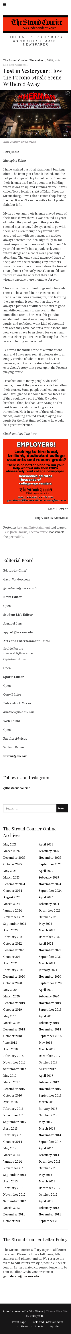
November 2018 (50, 1029)
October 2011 (12, 1221)
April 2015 (10, 1128)
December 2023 (49, 910)
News (24, 1326)
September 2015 (14, 1122)
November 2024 (50, 884)
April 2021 (10, 963)
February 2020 (49, 996)
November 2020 (50, 976)
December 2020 (14, 976)
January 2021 (48, 970)
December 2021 (14, 950)
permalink (16, 537)
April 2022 (46, 943)
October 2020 (12, 983)
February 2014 (49, 1155)
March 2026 (11, 851)
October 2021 (12, 957)
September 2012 (14, 1201)
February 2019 (49, 1023)
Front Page (19, 1322)
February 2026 (49, 851)
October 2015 (48, 1115)
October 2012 (48, 1195)
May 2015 (45, 1122)
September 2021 (50, 957)
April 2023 (10, 930)
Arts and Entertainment (33, 527)
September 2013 (14, 1175)
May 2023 (45, 924)
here (34, 434)
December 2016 (14, 1089)
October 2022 (12, 943)
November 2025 (50, 858)
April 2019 (46, 1016)
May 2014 (10, 1148)
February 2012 (49, 1208)
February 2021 (13, 970)
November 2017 (14, 1062)
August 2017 (47, 1069)
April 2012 (46, 1201)
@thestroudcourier (16, 788)
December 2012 (49, 1188)
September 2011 (50, 1221)
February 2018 (13, 1056)
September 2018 (50, 1036)
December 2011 (14, 1214)
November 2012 (14, 1195)
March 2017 (11, 1082)
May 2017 (10, 1076)
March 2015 (47, 1128)
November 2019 (50, 1003)
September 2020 (50, 983)
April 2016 (10, 1102)
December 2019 (14, 1003)
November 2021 (50, 950)
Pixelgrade (37, 1315)
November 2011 (50, 1214)
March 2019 (11, 1023)
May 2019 (10, 1016)
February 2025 (49, 877)
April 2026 (46, 844)
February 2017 (49, 1082)
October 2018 (12, 1036)
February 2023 (13, 937)
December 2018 (14, 1029)
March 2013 (47, 1181)
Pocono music (38, 532)
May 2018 (45, 1043)
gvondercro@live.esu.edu (21, 1276)
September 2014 (50, 1142)
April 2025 (46, 871)
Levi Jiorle (10, 532)
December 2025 (14, 858)
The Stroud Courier (16, 60)
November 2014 (50, 1135)
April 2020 (46, 990)
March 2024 (11, 904)
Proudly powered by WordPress (23, 1311)
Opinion (55, 1326)
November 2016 (50, 1089)
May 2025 (10, 871)
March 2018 (47, 1049)
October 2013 (48, 1168)
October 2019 (12, 1010)
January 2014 (12, 1161)
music (23, 532)
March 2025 (11, 877)
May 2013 (45, 1175)
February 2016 (13, 1109)
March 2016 (47, 1102)
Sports (39, 1326)
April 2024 (46, 897)
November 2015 (14, 1115)
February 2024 (49, 904)
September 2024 (50, 891)
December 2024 (14, 884)
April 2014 (46, 1148)
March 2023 (47, 930)
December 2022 (49, 937)
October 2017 (48, 1062)
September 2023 (14, 924)
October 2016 (12, 1095)
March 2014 (11, 1155)
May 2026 (10, 844)
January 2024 (12, 910)
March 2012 (11, 1208)
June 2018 (10, 1043)
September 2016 (50, 1095)
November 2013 (14, 1168)
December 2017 (49, 1056)
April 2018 (10, 1049)
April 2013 (10, 1181)
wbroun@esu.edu (15, 756)
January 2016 (48, 1109)
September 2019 (50, 1010)
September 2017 (14, 1069)
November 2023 (14, 917)
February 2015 (13, 1135)
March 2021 (47, 963)
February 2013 (13, 1188)
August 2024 (11, 897)
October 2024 (12, 891)
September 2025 (50, 864)
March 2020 (11, 996)
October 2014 (12, 1142)
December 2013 (49, 1161)
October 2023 (48, 917)
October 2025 (12, 864)
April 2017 (46, 1076)
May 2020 (10, 990)
